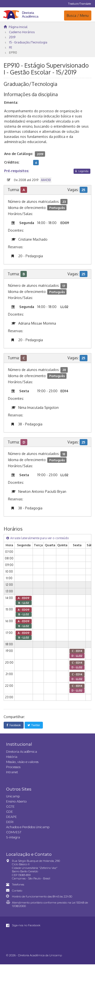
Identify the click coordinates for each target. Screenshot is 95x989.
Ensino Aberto (16, 801)
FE (10, 47)
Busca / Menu (77, 15)
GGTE (10, 806)
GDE (9, 812)
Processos (13, 767)
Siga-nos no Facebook (25, 925)
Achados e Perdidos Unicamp (27, 827)
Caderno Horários (22, 32)
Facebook (14, 725)
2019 (12, 37)
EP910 (13, 52)
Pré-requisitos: (16, 171)
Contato (17, 890)
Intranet (12, 772)
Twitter (35, 725)
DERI (9, 822)
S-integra (13, 837)
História (11, 757)
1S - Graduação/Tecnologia (28, 42)
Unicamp (13, 796)
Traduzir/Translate (79, 3)
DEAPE (11, 817)
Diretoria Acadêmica (21, 751)
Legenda (83, 171)
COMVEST (13, 832)
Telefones (18, 884)
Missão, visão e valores (22, 762)
